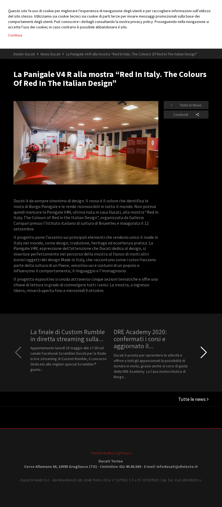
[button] (203, 352)
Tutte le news (192, 399)
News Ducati (50, 54)
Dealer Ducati (24, 54)
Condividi (181, 114)
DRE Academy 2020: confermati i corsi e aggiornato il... (140, 339)
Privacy (125, 453)
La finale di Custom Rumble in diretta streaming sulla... (67, 335)
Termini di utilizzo (104, 453)
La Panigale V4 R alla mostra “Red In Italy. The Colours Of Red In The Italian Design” (131, 54)
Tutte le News (190, 105)
